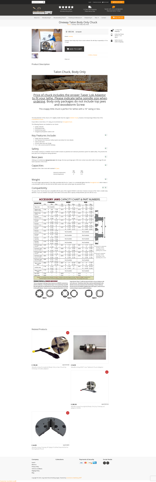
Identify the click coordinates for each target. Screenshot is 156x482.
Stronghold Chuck (67, 122)
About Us (36, 17)
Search (33, 462)
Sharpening (87, 17)
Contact (103, 17)
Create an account (97, 2)
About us (34, 464)
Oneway (70, 36)
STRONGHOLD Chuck (37, 119)
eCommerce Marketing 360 (73, 478)
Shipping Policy (35, 471)
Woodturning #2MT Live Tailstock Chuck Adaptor (87, 367)
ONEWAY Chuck (74, 118)
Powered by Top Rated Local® (8, 481)
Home (69, 24)
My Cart (118, 17)
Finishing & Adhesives (74, 17)
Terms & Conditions (37, 468)
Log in (89, 2)
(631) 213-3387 (118, 2)
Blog (33, 473)
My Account (105, 2)
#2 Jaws (57, 168)
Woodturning (46, 17)
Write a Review (93, 55)
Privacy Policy (35, 466)
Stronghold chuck (94, 182)
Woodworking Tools (59, 17)
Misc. (96, 17)
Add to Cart (75, 49)
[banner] (42, 10)
